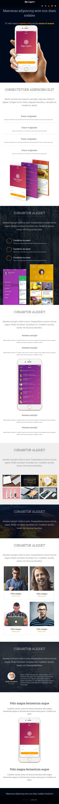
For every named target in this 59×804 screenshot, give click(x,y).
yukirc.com (34, 800)
